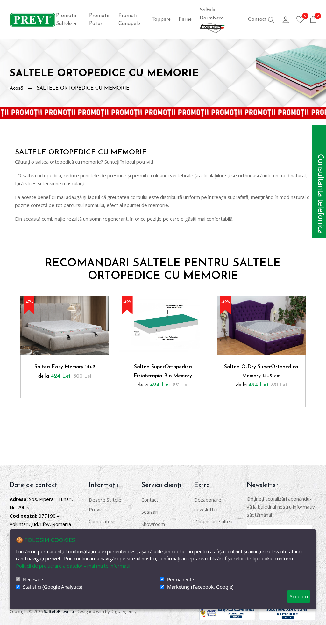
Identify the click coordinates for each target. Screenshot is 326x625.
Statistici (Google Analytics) (52, 587)
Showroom (153, 524)
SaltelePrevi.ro (59, 611)
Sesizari (149, 512)
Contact (257, 19)
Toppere (161, 19)
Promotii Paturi (99, 19)
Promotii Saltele (66, 19)
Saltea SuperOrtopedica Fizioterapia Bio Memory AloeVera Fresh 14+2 (163, 372)
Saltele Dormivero (212, 14)
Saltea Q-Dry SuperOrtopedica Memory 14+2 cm (261, 371)
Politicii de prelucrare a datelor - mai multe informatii (73, 565)
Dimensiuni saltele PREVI (214, 526)
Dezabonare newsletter (207, 504)
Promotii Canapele (129, 19)
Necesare (33, 579)
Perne (185, 19)
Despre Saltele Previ (105, 504)
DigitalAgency (124, 611)
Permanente (180, 579)
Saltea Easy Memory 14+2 (64, 367)
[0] (300, 19)
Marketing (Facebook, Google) (200, 587)
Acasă (16, 88)
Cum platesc (102, 521)
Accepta (298, 596)
